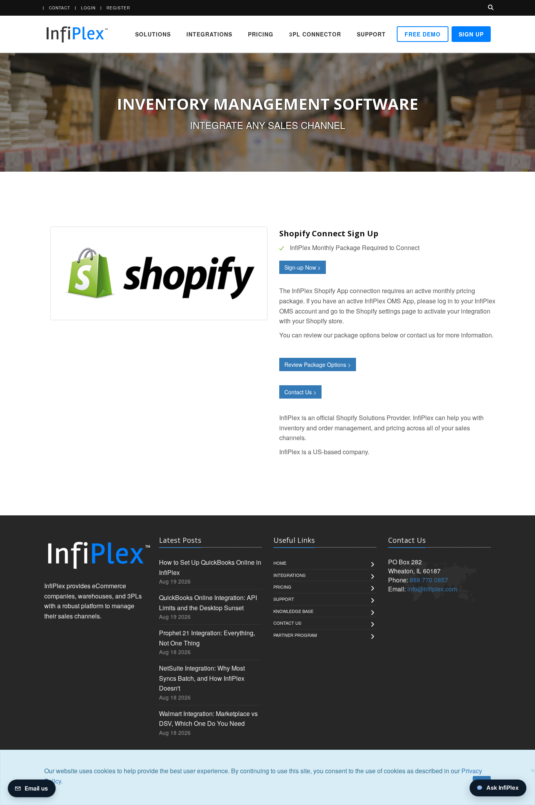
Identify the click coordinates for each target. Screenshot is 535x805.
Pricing (260, 34)
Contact (59, 8)
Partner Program (295, 635)
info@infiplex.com (432, 588)
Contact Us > (300, 392)
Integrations (209, 34)
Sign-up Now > (302, 267)
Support (371, 34)
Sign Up (471, 34)
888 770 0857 (429, 579)
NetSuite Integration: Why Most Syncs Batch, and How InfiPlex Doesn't (202, 678)
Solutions (153, 34)
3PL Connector (315, 34)
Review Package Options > (317, 364)
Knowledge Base (293, 611)
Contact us (287, 623)
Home (279, 563)
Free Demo (423, 34)
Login (88, 8)
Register (118, 8)
